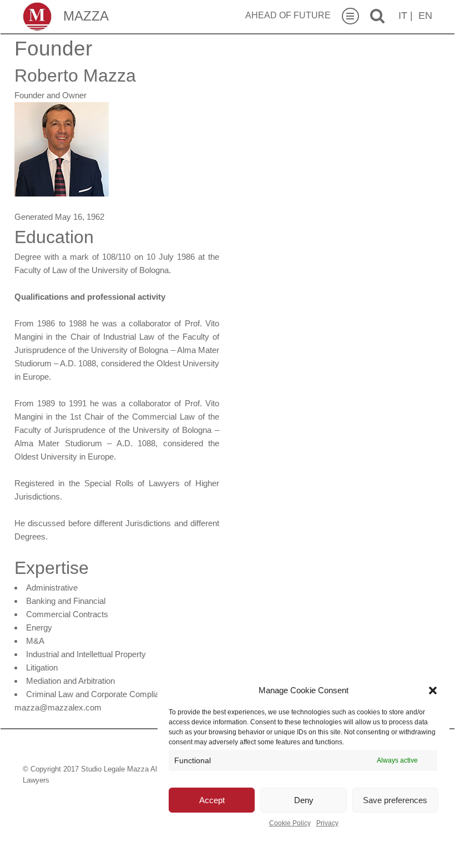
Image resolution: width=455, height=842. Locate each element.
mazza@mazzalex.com (58, 707)
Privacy (327, 823)
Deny (304, 800)
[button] (432, 690)
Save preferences (395, 800)
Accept (212, 800)
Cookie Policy (290, 823)
